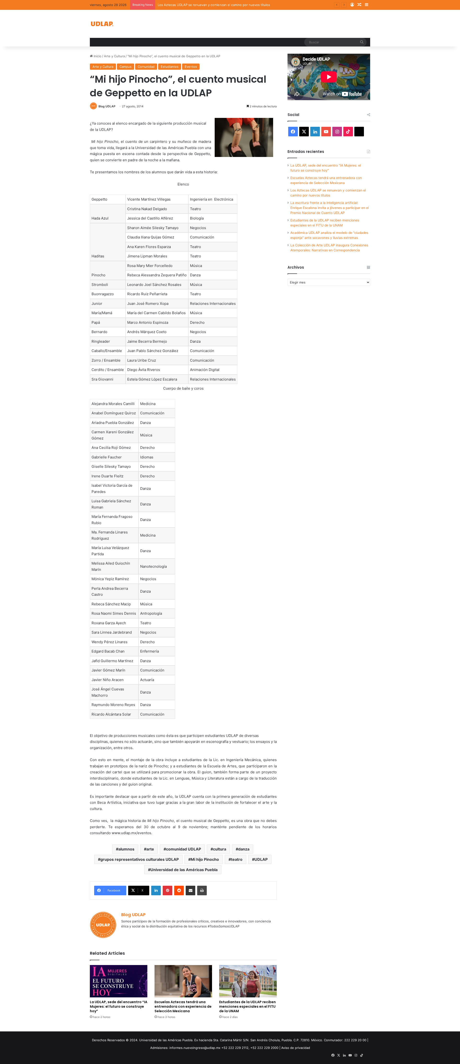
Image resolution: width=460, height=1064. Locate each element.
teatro (236, 859)
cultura (219, 849)
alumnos (126, 849)
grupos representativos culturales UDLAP (139, 859)
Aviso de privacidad (295, 1048)
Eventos (191, 67)
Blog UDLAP (106, 106)
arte (150, 849)
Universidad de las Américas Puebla (184, 869)
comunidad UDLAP (183, 849)
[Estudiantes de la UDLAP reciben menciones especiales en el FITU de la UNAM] (248, 981)
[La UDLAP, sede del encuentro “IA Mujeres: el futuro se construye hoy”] (118, 981)
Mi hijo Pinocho (205, 859)
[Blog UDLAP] (102, 23)
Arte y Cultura (114, 56)
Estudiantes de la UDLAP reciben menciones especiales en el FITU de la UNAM (247, 1006)
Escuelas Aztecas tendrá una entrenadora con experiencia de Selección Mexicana (183, 1006)
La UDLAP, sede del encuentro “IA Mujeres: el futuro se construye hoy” (118, 1006)
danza (243, 849)
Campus (126, 67)
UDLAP (261, 859)
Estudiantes (169, 67)
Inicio (97, 56)
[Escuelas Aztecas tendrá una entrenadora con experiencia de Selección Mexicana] (183, 981)
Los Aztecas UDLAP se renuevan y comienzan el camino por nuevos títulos (214, 5)
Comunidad (146, 67)
